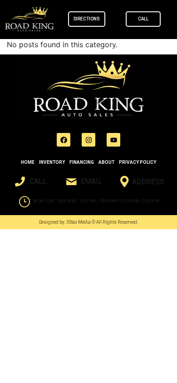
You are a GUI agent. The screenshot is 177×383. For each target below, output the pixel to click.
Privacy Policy (137, 162)
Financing (81, 162)
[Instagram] (88, 140)
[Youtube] (113, 140)
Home (27, 162)
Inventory (52, 162)
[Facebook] (63, 140)
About (106, 162)
